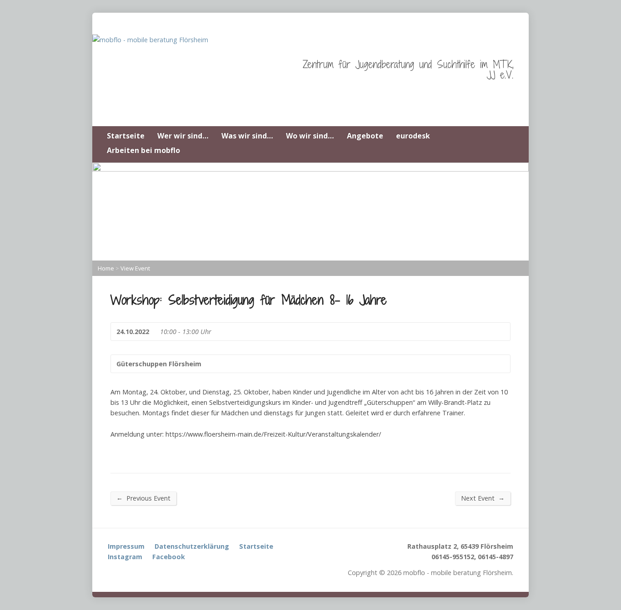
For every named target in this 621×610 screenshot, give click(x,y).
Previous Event (143, 497)
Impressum (126, 546)
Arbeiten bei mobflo (143, 150)
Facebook (168, 556)
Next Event (483, 497)
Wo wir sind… (310, 136)
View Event (135, 268)
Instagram (125, 556)
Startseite (126, 136)
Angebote (365, 136)
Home (106, 268)
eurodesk (413, 136)
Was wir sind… (247, 136)
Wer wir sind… (183, 136)
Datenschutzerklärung (192, 546)
